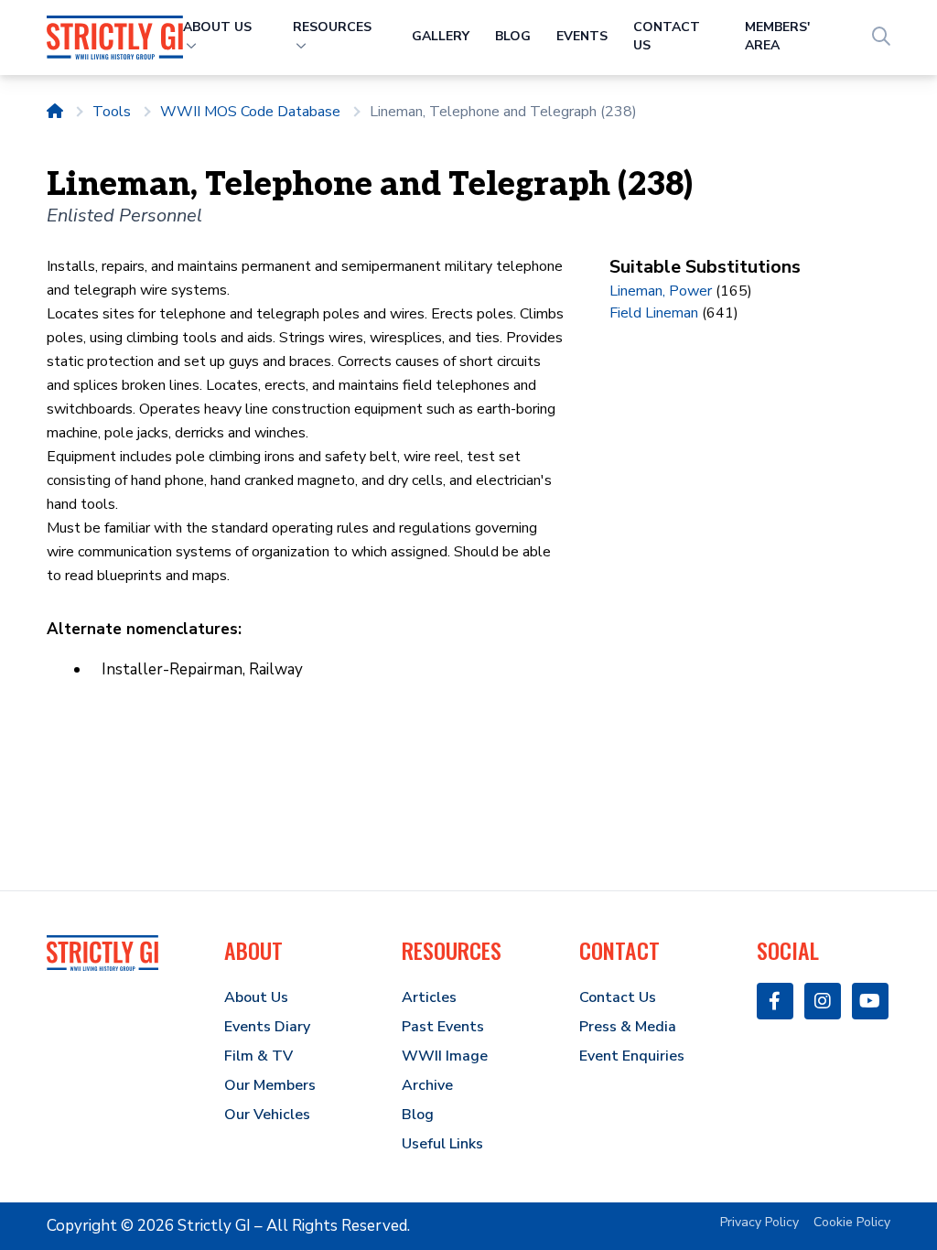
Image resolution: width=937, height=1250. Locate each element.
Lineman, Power (660, 291)
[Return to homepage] (55, 112)
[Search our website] (881, 37)
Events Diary (267, 1027)
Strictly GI (214, 1225)
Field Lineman (653, 313)
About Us (256, 997)
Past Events (443, 1027)
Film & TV (258, 1056)
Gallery (440, 36)
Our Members (270, 1085)
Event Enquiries (631, 1056)
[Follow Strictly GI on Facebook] (775, 1001)
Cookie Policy (851, 1222)
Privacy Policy (759, 1222)
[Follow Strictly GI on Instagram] (822, 1001)
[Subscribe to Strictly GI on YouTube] (870, 1001)
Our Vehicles (267, 1115)
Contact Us (617, 997)
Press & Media (627, 1027)
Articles (429, 997)
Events (582, 36)
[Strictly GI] (114, 37)
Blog (513, 36)
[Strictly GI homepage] (102, 953)
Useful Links (442, 1144)
